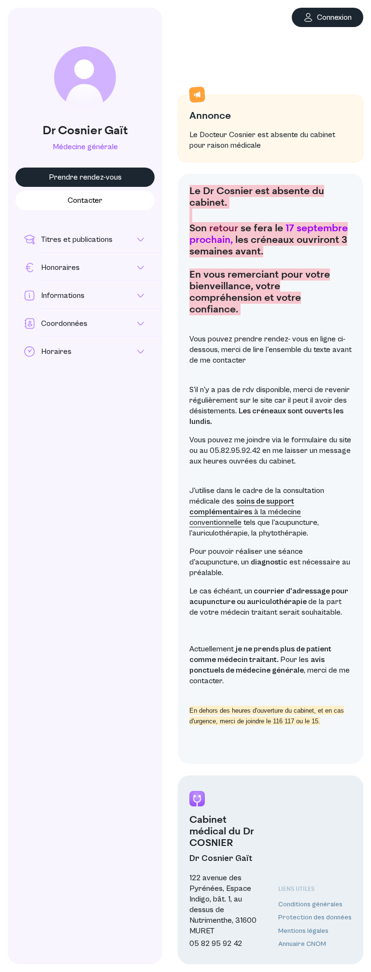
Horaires (56, 351)
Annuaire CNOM (302, 944)
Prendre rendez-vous (85, 177)
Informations (63, 295)
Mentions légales (303, 931)
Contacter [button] (85, 200)
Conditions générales (310, 904)
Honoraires (60, 267)
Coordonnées (64, 323)
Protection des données (315, 917)
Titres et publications (77, 239)
